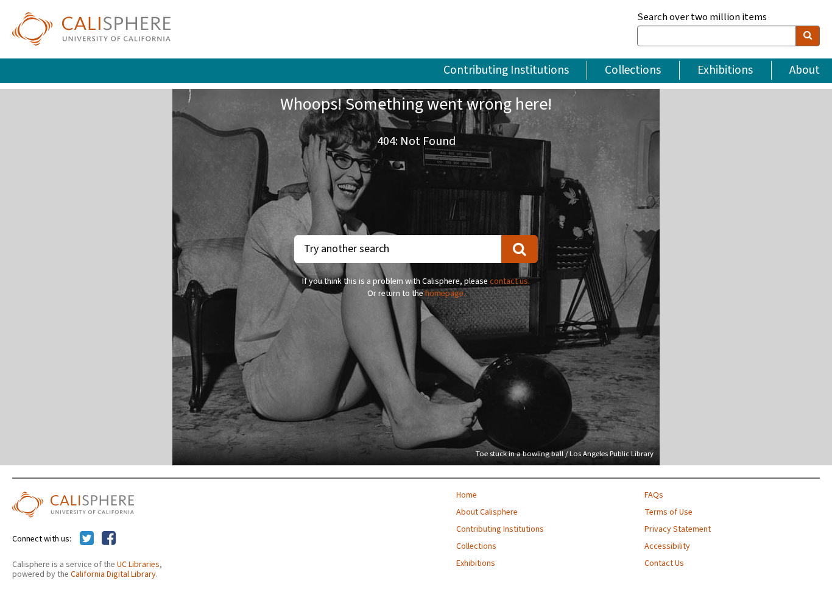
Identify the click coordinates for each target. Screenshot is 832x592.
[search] (807, 36)
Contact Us (664, 563)
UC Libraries (138, 565)
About (804, 70)
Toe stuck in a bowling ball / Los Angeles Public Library (565, 453)
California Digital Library (113, 574)
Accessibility (667, 546)
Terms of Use (668, 512)
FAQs (653, 495)
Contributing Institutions (506, 70)
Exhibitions (725, 70)
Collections (633, 70)
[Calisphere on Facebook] (109, 539)
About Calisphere (487, 512)
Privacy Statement (677, 529)
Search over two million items (702, 17)
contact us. (510, 281)
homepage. (445, 293)
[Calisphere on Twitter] (87, 539)
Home (466, 495)
